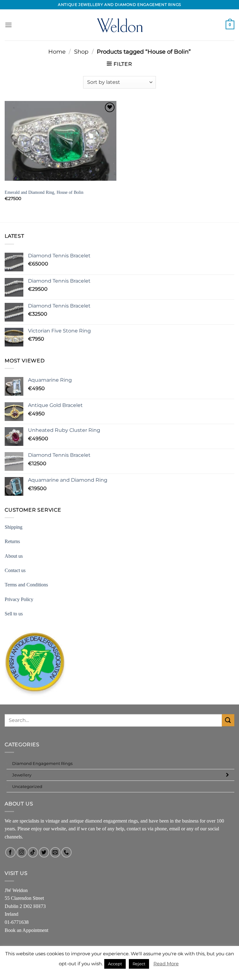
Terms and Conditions (26, 584)
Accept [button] (115, 963)
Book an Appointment (26, 930)
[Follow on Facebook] (10, 852)
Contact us (15, 570)
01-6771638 (17, 922)
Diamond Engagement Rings (42, 763)
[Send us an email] (55, 852)
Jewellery (21, 774)
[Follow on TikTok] (33, 852)
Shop (81, 51)
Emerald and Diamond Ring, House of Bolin (44, 192)
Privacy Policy (19, 599)
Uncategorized (27, 786)
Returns (12, 541)
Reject (139, 963)
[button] (8, 24)
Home (57, 51)
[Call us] (66, 852)
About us (14, 556)
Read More (166, 964)
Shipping (13, 527)
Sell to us (14, 613)
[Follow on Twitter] (44, 852)
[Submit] (228, 720)
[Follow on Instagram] (21, 852)
